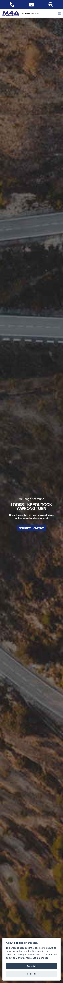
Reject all (31, 974)
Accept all (31, 966)
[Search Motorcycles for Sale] (50, 4)
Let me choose (40, 957)
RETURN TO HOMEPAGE (31, 528)
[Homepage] (10, 13)
